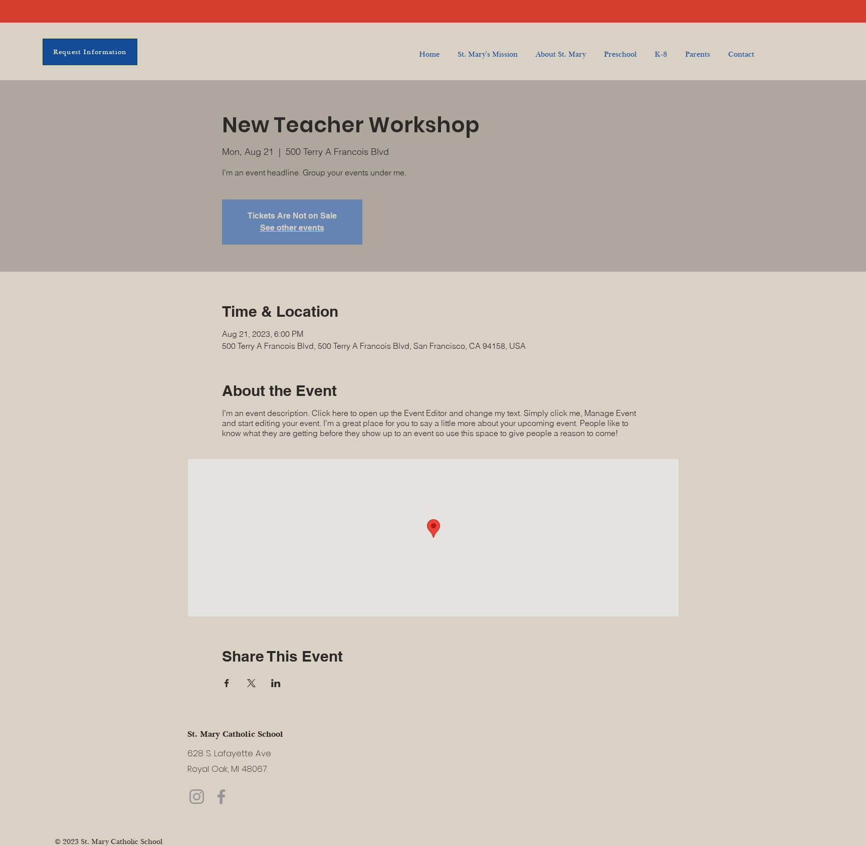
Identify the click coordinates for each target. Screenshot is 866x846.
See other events (292, 228)
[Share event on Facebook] (227, 683)
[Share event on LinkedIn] (276, 683)
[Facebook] (221, 796)
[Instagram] (196, 796)
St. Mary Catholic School (235, 734)
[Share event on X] (251, 683)
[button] (660, 50)
